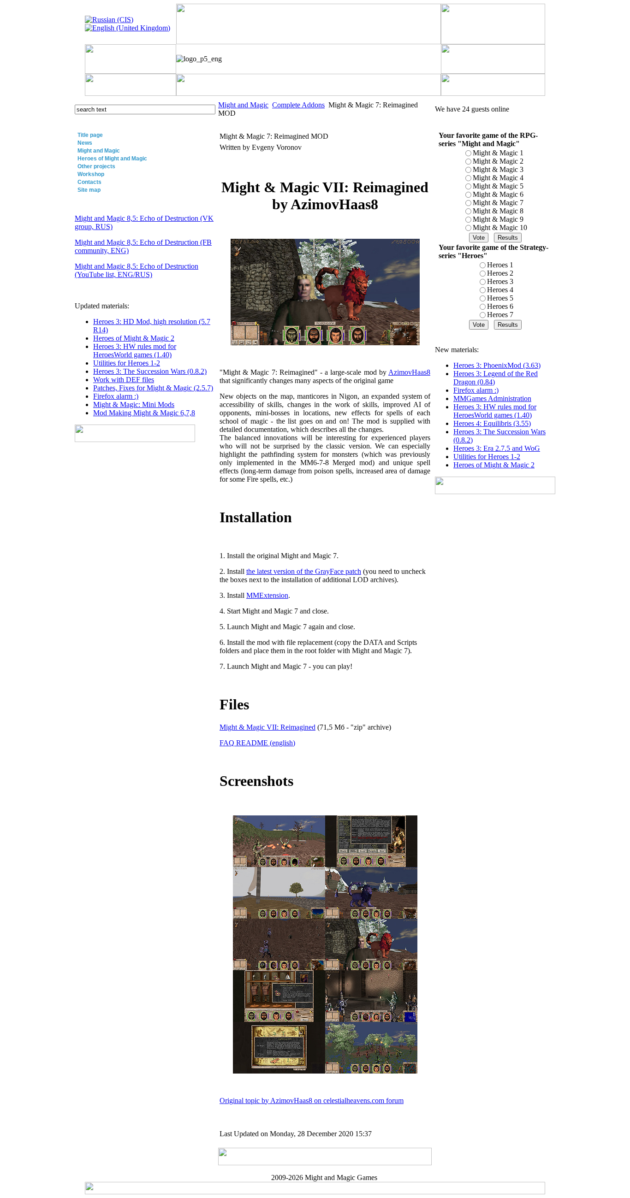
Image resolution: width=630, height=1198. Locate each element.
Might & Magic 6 (498, 194)
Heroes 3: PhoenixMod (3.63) (497, 365)
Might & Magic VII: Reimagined (267, 727)
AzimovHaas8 (409, 372)
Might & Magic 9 (498, 219)
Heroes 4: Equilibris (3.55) (492, 423)
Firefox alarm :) (115, 396)
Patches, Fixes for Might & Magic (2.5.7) (153, 388)
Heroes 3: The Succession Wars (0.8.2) (150, 371)
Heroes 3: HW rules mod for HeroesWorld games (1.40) (134, 350)
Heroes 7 (500, 315)
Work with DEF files (123, 380)
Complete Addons (298, 105)
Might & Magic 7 (498, 203)
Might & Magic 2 (498, 161)
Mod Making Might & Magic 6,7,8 (144, 413)
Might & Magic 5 (498, 186)
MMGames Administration (492, 398)
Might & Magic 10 (500, 227)
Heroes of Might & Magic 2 (133, 338)
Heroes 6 (500, 306)
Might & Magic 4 (498, 178)
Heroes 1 (500, 265)
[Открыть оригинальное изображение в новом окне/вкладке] (279, 864)
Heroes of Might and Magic (112, 158)
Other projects (96, 166)
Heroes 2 (500, 273)
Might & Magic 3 (498, 169)
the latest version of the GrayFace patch (303, 571)
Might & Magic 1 (498, 153)
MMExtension (267, 595)
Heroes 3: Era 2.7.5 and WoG (496, 448)
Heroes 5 (500, 298)
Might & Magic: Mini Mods (133, 404)
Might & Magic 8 (498, 211)
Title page (90, 135)
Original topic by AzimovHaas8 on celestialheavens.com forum (312, 1100)
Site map (89, 190)
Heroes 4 (500, 290)
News (84, 143)
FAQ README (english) (257, 743)
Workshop (90, 174)
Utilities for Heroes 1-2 (126, 363)
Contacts (89, 182)
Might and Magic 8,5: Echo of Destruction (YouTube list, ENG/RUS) (136, 270)
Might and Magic (98, 151)
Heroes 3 (500, 281)
